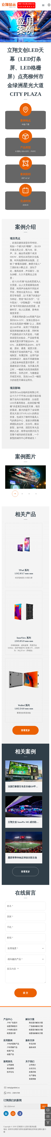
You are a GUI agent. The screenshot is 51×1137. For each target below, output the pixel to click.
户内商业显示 (12, 1030)
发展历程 (32, 1072)
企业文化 (32, 1068)
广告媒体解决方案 (36, 1026)
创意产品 (10, 1054)
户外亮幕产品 (12, 1047)
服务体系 (32, 1047)
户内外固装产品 (13, 1044)
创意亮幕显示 (12, 1026)
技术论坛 (10, 1072)
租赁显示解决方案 (36, 1030)
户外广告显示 (12, 1023)
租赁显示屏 (11, 1033)
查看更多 (25, 730)
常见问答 (32, 1044)
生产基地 (32, 1075)
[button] (15, 494)
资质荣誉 (32, 1079)
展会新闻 (10, 1068)
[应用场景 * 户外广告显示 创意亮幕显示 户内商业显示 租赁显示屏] (25, 948)
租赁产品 (10, 1051)
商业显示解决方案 (36, 1023)
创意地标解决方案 (36, 1033)
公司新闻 (10, 1065)
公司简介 (32, 1065)
